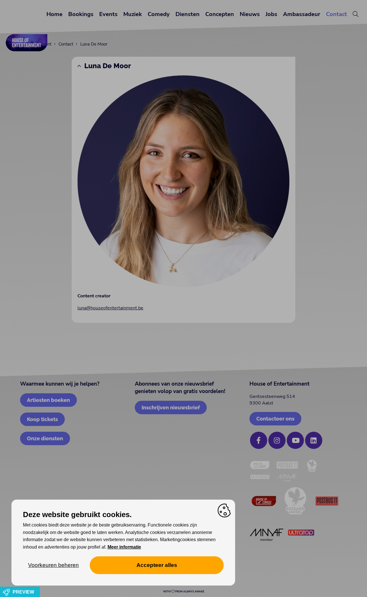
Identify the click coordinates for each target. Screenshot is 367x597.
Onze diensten (45, 438)
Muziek (132, 14)
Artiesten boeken (48, 400)
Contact (336, 14)
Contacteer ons (275, 419)
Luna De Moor (107, 66)
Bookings (80, 14)
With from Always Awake (183, 591)
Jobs (271, 14)
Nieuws (250, 14)
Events (108, 14)
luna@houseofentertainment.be (110, 308)
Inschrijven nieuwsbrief (171, 407)
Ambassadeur (301, 14)
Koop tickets (42, 419)
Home (54, 14)
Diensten (187, 14)
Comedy (159, 14)
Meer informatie (124, 547)
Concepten (219, 14)
